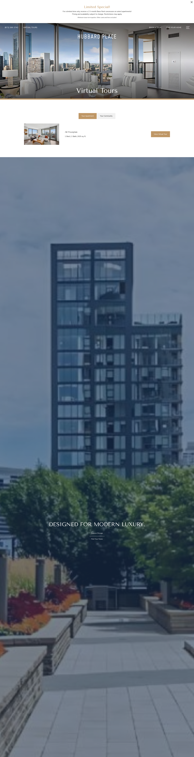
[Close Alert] (191, 2)
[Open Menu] (188, 27)
